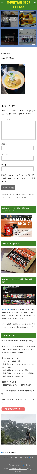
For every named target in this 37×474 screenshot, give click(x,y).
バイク (18, 461)
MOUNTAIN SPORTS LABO (18, 4)
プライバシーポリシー (15, 465)
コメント (5, 119)
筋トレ (32, 457)
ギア (15, 457)
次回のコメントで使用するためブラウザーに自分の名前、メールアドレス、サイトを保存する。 (18, 178)
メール (5, 154)
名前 (4, 144)
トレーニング (8, 457)
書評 (26, 457)
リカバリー (25, 461)
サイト (3, 165)
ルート (11, 461)
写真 (21, 457)
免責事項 (27, 465)
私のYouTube (6, 309)
